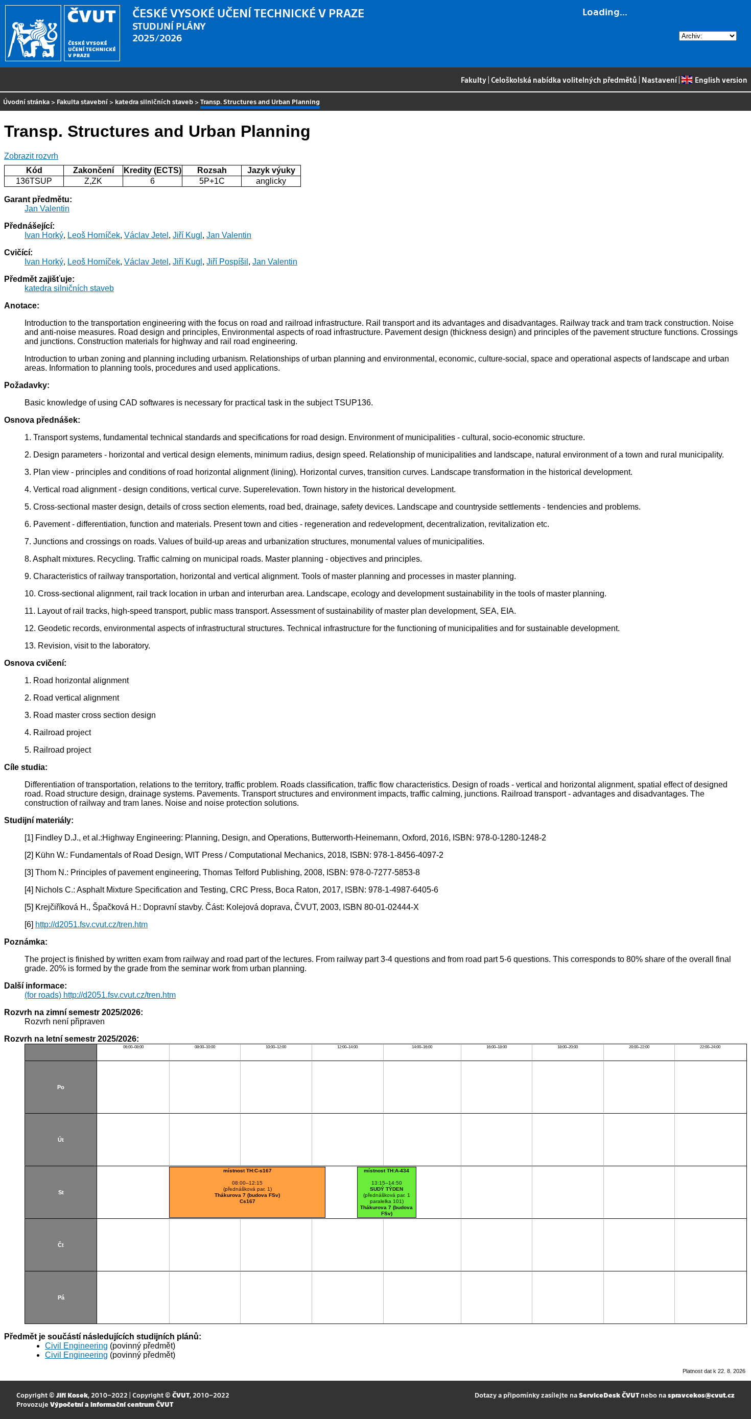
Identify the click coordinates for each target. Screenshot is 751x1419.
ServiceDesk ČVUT (609, 1395)
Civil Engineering (76, 1345)
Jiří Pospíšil (227, 261)
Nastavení (659, 79)
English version (721, 79)
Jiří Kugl (187, 235)
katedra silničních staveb (154, 101)
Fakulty (473, 79)
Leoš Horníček (93, 235)
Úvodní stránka (26, 101)
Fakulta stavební (82, 101)
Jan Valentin (47, 208)
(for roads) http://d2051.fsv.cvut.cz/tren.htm (100, 995)
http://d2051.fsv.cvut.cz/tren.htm (91, 924)
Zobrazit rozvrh (31, 156)
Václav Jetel (146, 235)
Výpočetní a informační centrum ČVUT (111, 1404)
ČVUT (181, 1395)
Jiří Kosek (72, 1395)
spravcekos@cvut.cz (701, 1395)
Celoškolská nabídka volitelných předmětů (564, 79)
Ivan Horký (44, 235)
